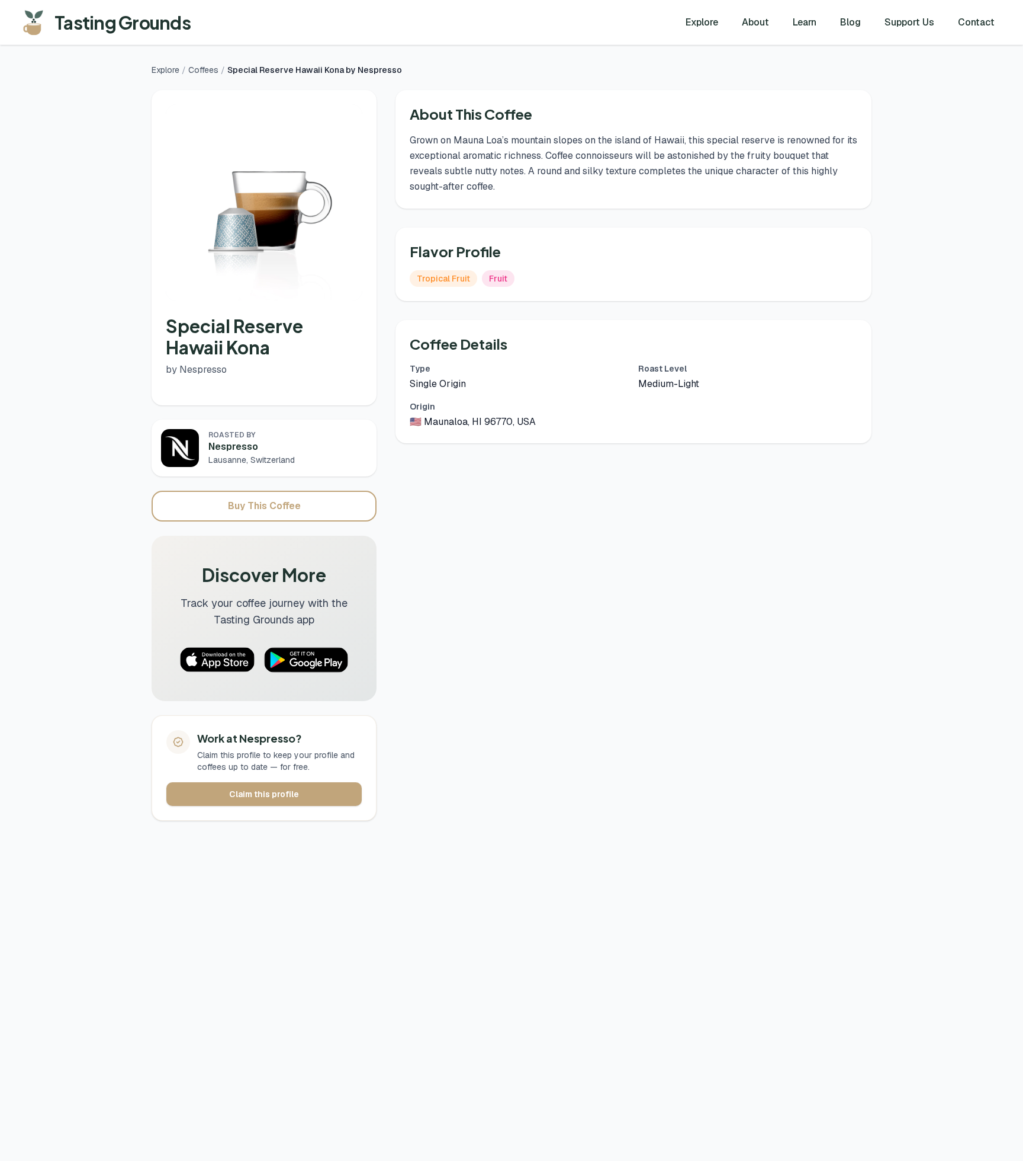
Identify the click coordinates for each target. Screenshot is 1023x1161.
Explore (702, 22)
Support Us (909, 22)
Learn (804, 22)
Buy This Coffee (264, 506)
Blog (850, 22)
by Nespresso (196, 369)
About (755, 22)
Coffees (203, 70)
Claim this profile (264, 794)
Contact (976, 22)
